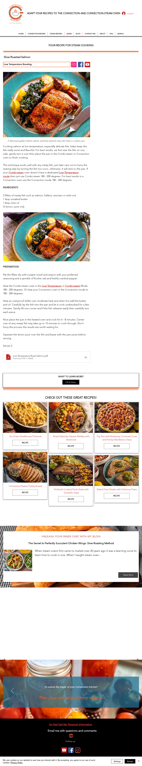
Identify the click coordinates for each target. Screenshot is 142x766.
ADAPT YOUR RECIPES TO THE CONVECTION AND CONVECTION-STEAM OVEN (73, 13)
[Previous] (12, 691)
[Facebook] (80, 64)
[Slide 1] (71, 716)
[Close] (138, 761)
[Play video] (46, 236)
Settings (117, 761)
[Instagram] (74, 64)
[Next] (129, 691)
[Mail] (71, 735)
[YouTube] (87, 64)
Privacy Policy (17, 762)
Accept (130, 761)
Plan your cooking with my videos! (71, 697)
